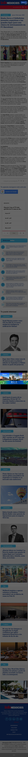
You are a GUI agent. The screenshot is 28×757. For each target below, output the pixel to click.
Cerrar (23, 2)
